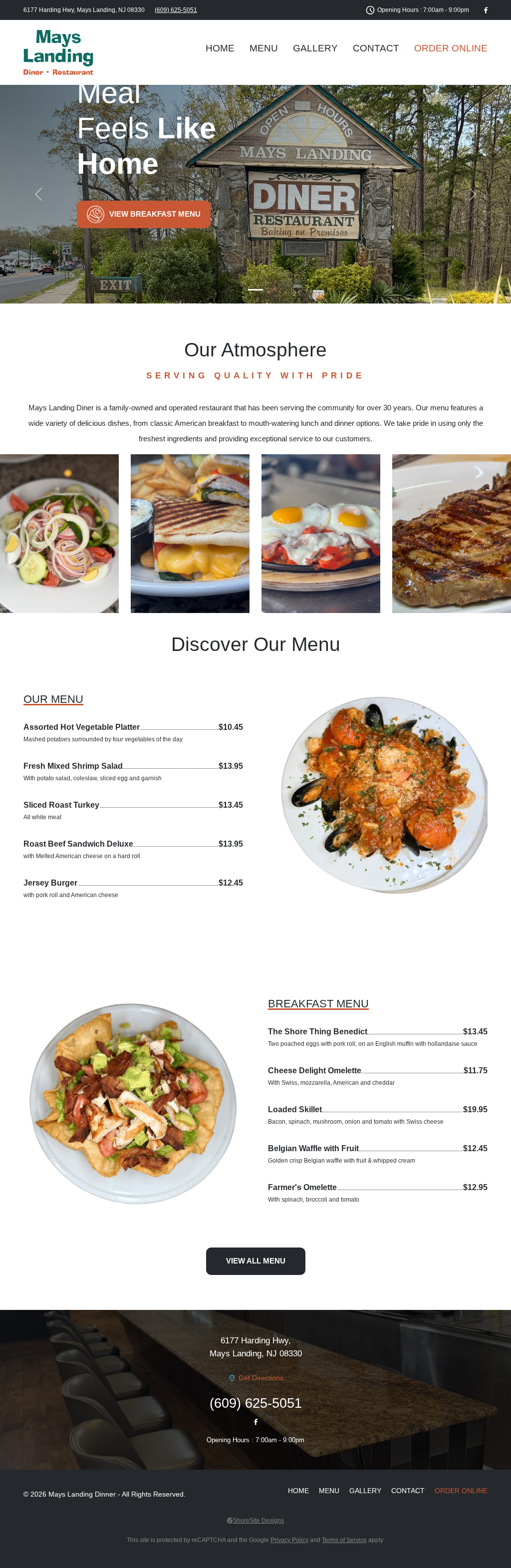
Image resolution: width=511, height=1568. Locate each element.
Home (220, 48)
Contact (376, 48)
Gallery (315, 48)
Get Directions (261, 1378)
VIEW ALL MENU (255, 1260)
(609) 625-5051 (176, 9)
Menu (264, 48)
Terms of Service (344, 1540)
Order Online (451, 48)
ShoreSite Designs (258, 1520)
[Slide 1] (255, 290)
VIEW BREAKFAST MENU (155, 214)
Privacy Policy (289, 1540)
